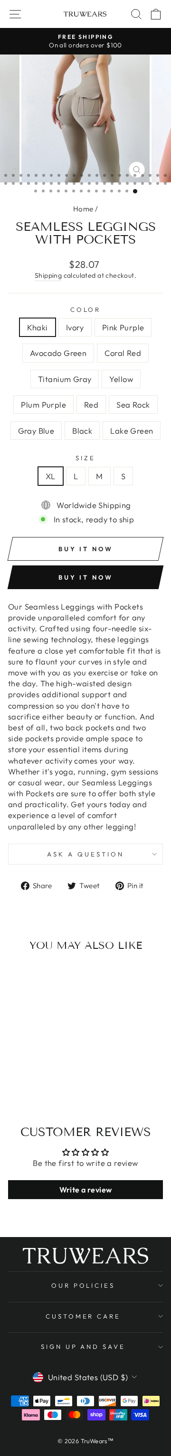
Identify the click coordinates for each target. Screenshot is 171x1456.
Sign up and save (83, 1346)
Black (82, 431)
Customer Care (83, 1316)
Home (83, 208)
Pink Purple (123, 327)
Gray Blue (36, 431)
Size (85, 458)
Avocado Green (58, 353)
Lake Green (131, 431)
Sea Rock (133, 405)
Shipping (48, 275)
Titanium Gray (64, 379)
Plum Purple (43, 405)
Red (91, 405)
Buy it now (85, 577)
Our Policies (83, 1285)
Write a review (85, 1189)
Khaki (37, 327)
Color (85, 309)
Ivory (75, 327)
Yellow (121, 379)
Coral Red (122, 353)
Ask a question (85, 854)
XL (51, 476)
